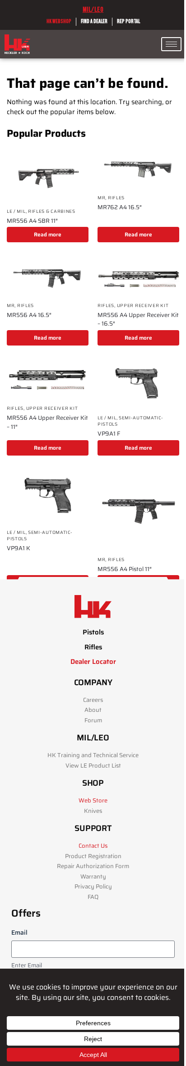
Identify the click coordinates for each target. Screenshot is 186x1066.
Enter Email (26, 965)
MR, (103, 197)
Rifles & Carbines (51, 211)
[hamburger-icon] (171, 44)
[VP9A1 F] (138, 384)
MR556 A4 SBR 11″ (32, 221)
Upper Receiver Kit (143, 305)
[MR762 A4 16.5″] (138, 168)
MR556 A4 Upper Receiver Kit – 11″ (47, 422)
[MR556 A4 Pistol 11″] (138, 510)
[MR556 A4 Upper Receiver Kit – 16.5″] (138, 276)
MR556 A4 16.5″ (29, 315)
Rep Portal (128, 21)
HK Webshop (58, 21)
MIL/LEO (93, 9)
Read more (47, 234)
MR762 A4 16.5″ (120, 207)
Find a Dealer (94, 21)
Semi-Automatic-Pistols (130, 420)
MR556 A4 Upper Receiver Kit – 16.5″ (138, 319)
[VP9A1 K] (47, 496)
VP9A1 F (109, 433)
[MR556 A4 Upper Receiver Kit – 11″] (47, 379)
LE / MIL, (17, 211)
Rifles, (107, 305)
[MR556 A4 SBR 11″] (47, 175)
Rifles (116, 197)
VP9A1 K (18, 548)
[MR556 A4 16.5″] (47, 276)
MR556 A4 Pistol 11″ (125, 569)
